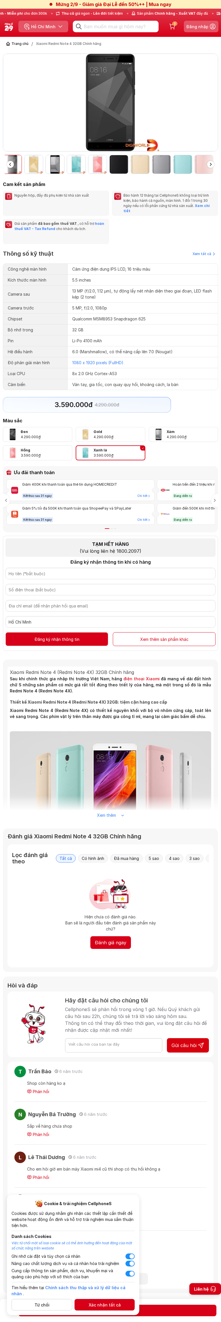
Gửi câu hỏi (184, 1045)
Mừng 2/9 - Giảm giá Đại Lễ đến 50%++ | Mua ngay (114, 4)
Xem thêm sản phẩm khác (164, 639)
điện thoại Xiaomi (141, 678)
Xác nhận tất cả (105, 1304)
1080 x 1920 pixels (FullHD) (97, 362)
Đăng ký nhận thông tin (57, 639)
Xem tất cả (202, 254)
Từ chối (42, 1304)
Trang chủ (20, 43)
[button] (213, 104)
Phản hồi (40, 1091)
